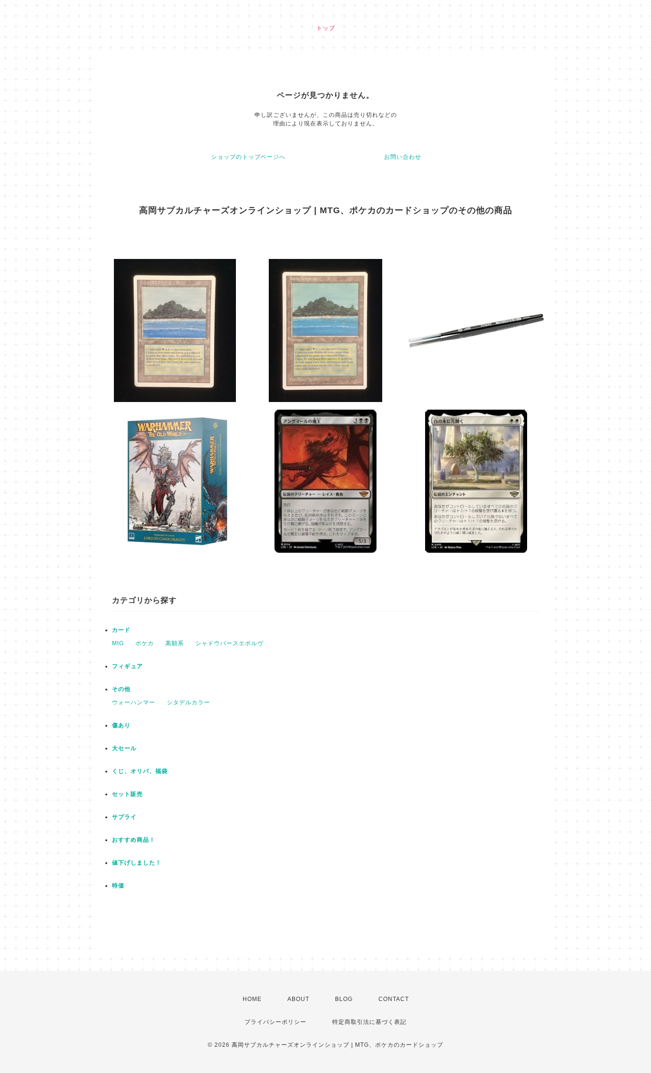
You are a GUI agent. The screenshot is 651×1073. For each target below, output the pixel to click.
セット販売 (127, 794)
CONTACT (393, 999)
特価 (118, 885)
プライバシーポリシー (275, 1022)
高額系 (174, 643)
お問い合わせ (402, 157)
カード (121, 630)
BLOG (344, 999)
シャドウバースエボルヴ (229, 643)
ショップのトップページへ (248, 157)
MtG (118, 643)
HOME (252, 999)
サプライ (124, 817)
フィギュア (127, 666)
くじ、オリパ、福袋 (140, 771)
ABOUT (298, 999)
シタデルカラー (188, 702)
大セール (124, 748)
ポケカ (144, 643)
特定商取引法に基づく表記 (369, 1022)
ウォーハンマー (133, 702)
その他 (121, 689)
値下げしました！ (137, 862)
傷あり (121, 725)
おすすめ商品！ (133, 839)
